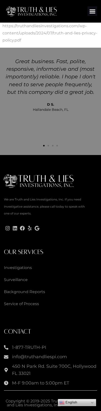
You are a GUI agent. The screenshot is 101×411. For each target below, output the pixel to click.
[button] (92, 11)
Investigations (18, 267)
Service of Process (21, 303)
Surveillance (16, 279)
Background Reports (24, 291)
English (70, 402)
